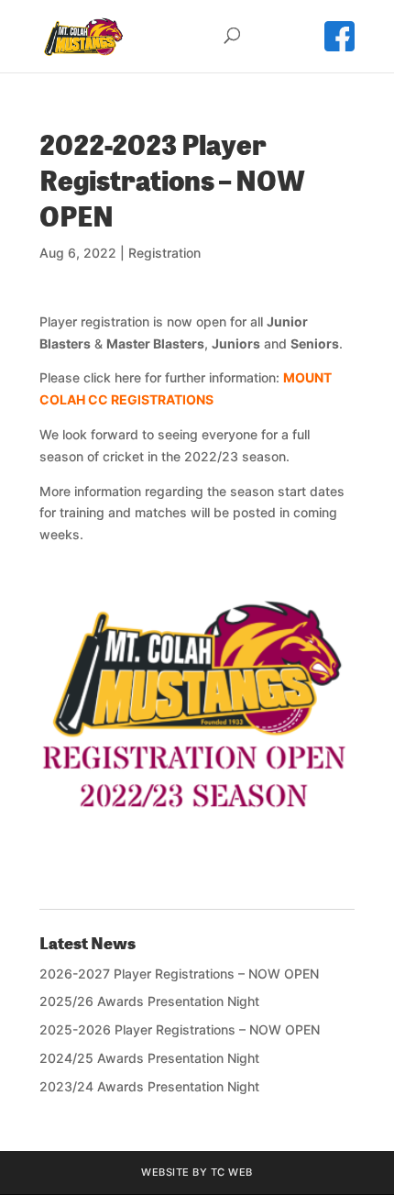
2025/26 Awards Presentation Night (149, 1001)
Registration (164, 252)
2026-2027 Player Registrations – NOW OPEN (179, 973)
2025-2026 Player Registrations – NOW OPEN (179, 1029)
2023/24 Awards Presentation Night (149, 1086)
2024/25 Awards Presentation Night (149, 1058)
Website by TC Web (197, 1172)
